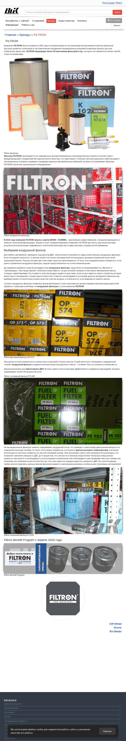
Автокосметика (62, 708)
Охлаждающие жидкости (62, 721)
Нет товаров (114, 20)
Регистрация (108, 3)
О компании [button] (38, 21)
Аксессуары (62, 738)
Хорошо (107, 731)
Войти (119, 3)
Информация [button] (12, 25)
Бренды (51, 21)
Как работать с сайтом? (17, 21)
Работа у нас (28, 25)
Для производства (62, 704)
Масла (62, 717)
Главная (10, 34)
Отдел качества (66, 21)
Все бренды (116, 631)
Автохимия (62, 712)
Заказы (117, 25)
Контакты (82, 21)
